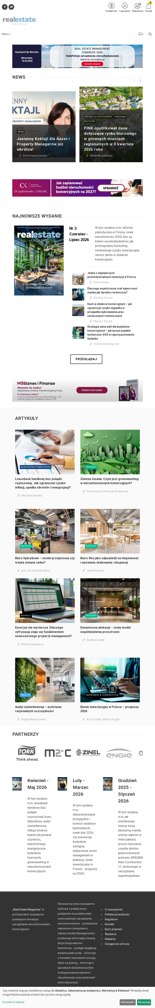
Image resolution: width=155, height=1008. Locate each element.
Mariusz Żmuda (103, 321)
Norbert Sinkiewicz (32, 644)
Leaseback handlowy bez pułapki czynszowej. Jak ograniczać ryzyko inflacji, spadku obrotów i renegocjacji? (43, 483)
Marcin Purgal (111, 719)
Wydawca (110, 934)
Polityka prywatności (117, 914)
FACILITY (25, 695)
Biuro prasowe (113, 929)
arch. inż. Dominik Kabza (35, 570)
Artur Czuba (94, 719)
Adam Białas (101, 282)
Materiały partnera (101, 155)
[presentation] (134, 80)
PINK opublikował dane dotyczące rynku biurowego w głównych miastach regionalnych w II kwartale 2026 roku (110, 139)
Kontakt (109, 924)
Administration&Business (35, 467)
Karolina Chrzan (103, 297)
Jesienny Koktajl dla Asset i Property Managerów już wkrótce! (43, 144)
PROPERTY (91, 467)
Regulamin (111, 919)
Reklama (110, 939)
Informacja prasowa (35, 155)
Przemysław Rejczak (106, 343)
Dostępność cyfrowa (117, 943)
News (21, 132)
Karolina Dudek (95, 639)
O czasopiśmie (113, 909)
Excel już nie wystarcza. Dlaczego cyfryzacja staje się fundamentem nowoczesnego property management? (43, 632)
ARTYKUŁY (26, 616)
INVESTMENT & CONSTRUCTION (102, 695)
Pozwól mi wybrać (13, 1002)
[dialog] (77, 997)
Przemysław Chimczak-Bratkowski (107, 491)
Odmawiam (128, 1002)
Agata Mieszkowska (33, 719)
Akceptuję (144, 1002)
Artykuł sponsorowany (98, 117)
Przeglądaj (86, 359)
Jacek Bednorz (96, 570)
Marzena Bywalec (32, 495)
